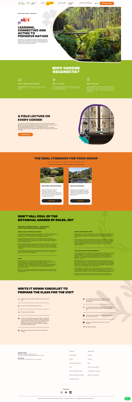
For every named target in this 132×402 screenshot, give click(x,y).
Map (89, 363)
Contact (90, 359)
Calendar (71, 351)
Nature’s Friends (70, 3)
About (28, 2)
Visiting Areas (33, 3)
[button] (127, 398)
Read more (52, 200)
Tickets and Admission (86, 2)
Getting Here (62, 2)
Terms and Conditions (93, 367)
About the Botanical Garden (76, 375)
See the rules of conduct (89, 326)
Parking (90, 355)
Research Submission (93, 375)
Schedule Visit (25, 134)
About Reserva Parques (94, 371)
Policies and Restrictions (75, 371)
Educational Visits (49, 3)
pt (97, 3)
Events (43, 2)
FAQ (70, 367)
